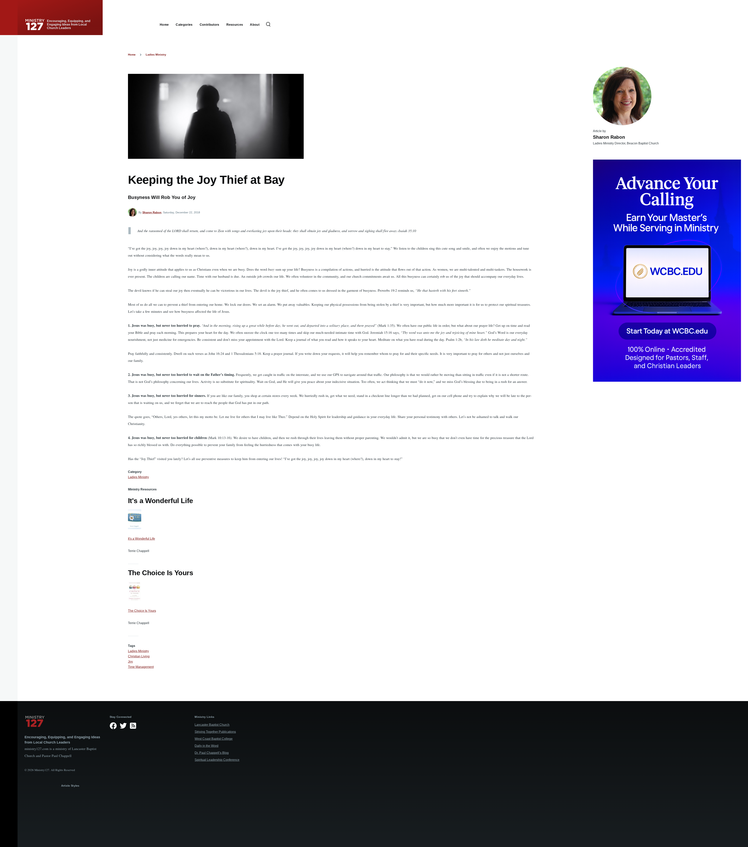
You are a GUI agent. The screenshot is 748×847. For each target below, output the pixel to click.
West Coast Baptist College (214, 738)
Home (132, 54)
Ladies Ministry (156, 54)
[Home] (64, 721)
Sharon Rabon (151, 212)
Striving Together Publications (215, 731)
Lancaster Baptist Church (212, 724)
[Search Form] (268, 24)
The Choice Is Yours (142, 610)
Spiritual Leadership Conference (217, 759)
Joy (130, 661)
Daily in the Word (206, 745)
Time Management (141, 667)
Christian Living (139, 656)
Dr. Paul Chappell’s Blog (212, 752)
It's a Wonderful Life (141, 538)
